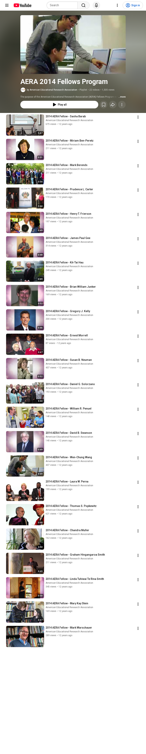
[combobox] (63, 5)
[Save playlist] (103, 104)
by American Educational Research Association (52, 89)
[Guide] (7, 5)
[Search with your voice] (96, 5)
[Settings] (117, 5)
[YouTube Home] (22, 5)
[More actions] (122, 104)
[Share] (113, 104)
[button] (73, 44)
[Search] (83, 5)
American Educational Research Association (69, 120)
